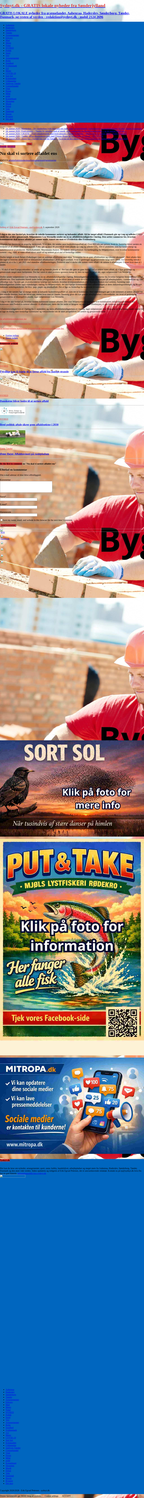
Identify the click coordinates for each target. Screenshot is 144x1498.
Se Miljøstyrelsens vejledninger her (15, 323)
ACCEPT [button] (66, 1496)
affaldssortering (36, 160)
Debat (8, 106)
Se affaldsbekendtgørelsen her (13, 319)
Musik (8, 104)
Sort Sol (9, 76)
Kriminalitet (11, 78)
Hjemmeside (5, 512)
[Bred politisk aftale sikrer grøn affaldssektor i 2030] (12, 414)
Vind (8, 88)
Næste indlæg (12, 338)
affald (11, 160)
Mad (8, 40)
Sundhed (10, 63)
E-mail (3, 504)
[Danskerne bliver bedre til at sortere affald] (9, 391)
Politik (8, 50)
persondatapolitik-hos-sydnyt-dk (32, 1173)
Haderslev (10, 27)
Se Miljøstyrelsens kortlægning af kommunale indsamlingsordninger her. (32, 328)
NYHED (10, 48)
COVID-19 (11, 73)
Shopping (10, 101)
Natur (8, 45)
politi (8, 96)
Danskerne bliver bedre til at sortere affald (24, 401)
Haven (9, 114)
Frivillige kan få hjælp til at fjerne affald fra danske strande (34, 371)
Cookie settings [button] (51, 1496)
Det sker (9, 119)
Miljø (8, 93)
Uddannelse (11, 81)
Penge (8, 91)
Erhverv (9, 38)
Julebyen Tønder (13, 83)
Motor (8, 43)
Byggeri (9, 116)
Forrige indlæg (12, 335)
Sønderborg (11, 30)
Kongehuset (11, 99)
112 (7, 68)
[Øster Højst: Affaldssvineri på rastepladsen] (12, 444)
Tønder (9, 33)
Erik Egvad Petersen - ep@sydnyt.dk (26, 227)
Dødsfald (10, 111)
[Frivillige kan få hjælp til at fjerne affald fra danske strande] (10, 361)
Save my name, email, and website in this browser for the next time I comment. (38, 520)
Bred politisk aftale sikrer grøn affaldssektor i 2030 (29, 424)
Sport (8, 53)
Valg (8, 109)
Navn (2, 496)
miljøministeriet (49, 160)
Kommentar (5, 480)
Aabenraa (10, 25)
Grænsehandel (12, 86)
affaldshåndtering (21, 160)
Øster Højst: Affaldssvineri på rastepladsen (24, 453)
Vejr (7, 55)
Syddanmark (11, 66)
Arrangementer (12, 35)
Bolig (8, 60)
